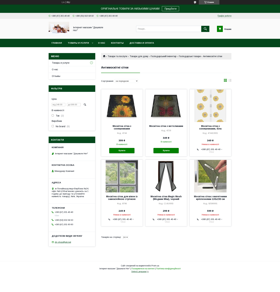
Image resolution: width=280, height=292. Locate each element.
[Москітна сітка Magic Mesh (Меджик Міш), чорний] (166, 176)
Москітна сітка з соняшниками (122, 127)
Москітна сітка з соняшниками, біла (210, 127)
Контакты (117, 43)
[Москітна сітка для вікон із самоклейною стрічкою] (122, 176)
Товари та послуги (117, 56)
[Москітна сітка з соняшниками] (122, 105)
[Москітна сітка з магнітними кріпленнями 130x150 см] (210, 176)
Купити (122, 150)
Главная (57, 43)
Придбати (170, 8)
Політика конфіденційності (168, 269)
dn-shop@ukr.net (63, 242)
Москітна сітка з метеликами (166, 126)
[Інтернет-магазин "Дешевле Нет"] (59, 34)
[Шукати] (205, 29)
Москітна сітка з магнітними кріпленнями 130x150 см (210, 197)
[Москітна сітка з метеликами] (166, 105)
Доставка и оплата (141, 43)
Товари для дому (139, 56)
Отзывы (56, 76)
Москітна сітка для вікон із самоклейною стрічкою (122, 197)
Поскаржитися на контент (143, 269)
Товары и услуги (78, 43)
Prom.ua (155, 266)
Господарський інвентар (163, 56)
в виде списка (229, 81)
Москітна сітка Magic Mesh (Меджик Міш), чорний (166, 197)
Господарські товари (190, 56)
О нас (101, 43)
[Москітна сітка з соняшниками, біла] (210, 105)
